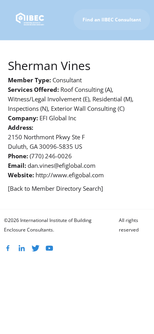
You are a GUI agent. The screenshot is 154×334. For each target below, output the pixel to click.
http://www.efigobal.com (70, 175)
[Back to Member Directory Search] (55, 188)
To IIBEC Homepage (120, 49)
